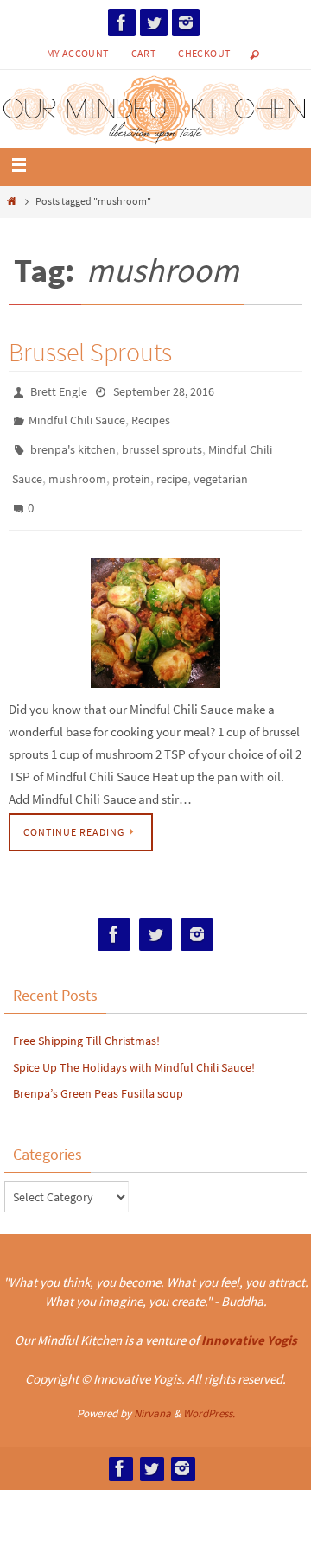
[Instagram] (186, 22)
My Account (78, 53)
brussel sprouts (162, 441)
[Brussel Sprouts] (155, 601)
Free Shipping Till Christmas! (86, 1019)
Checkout (204, 53)
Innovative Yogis (249, 1319)
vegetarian (221, 466)
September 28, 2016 (163, 390)
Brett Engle (58, 390)
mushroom (77, 466)
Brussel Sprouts (90, 351)
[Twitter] (154, 22)
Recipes (150, 415)
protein (131, 466)
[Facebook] (122, 22)
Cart (143, 53)
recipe (171, 466)
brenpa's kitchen (73, 441)
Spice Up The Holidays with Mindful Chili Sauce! (134, 1045)
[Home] (11, 200)
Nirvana (152, 1391)
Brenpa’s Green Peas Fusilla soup (98, 1072)
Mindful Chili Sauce (77, 415)
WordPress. (209, 1391)
